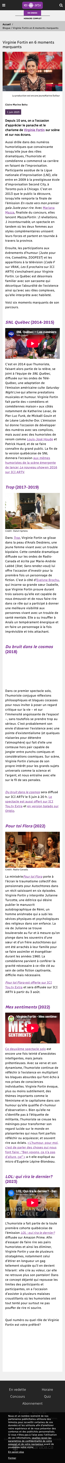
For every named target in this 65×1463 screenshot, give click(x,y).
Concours (17, 1396)
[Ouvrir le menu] (3, 5)
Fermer (12, 1457)
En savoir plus (16, 1451)
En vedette (17, 1389)
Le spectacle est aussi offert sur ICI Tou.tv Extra (29, 801)
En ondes (32, 13)
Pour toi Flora (32, 876)
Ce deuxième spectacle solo (25, 1049)
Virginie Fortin (34, 130)
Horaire (47, 1389)
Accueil (7, 24)
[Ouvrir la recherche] (61, 5)
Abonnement (32, 1403)
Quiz (47, 1396)
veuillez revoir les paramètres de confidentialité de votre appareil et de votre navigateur (30, 1440)
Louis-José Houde (40, 439)
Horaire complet (32, 18)
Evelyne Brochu (47, 580)
